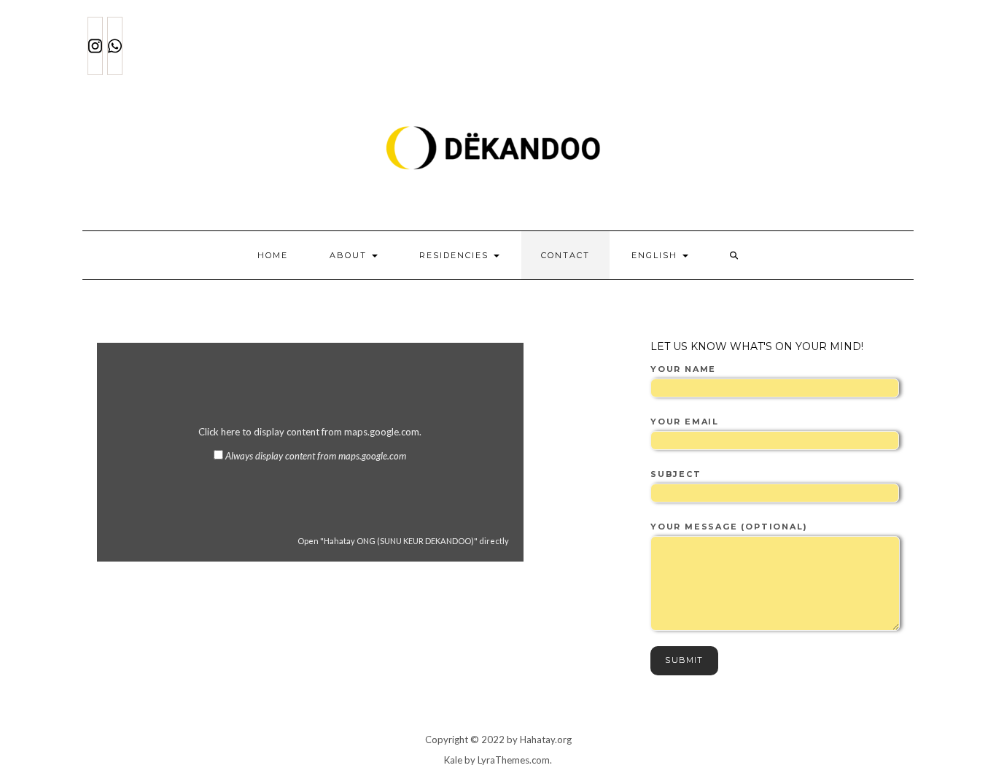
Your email (684, 421)
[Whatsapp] (114, 46)
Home (272, 255)
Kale (453, 760)
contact (565, 255)
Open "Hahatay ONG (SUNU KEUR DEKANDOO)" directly (403, 541)
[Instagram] (95, 46)
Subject (675, 474)
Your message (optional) (728, 526)
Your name (683, 369)
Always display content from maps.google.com (315, 456)
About (350, 255)
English (656, 255)
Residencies (455, 255)
